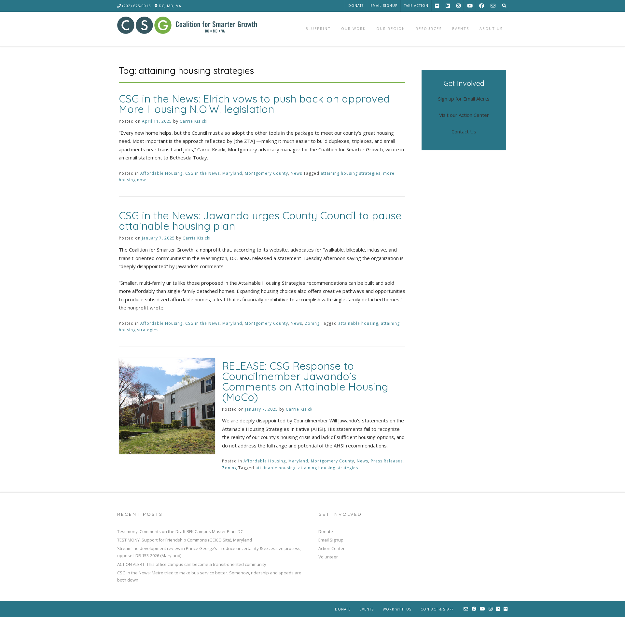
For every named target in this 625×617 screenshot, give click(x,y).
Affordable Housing (161, 173)
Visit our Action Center (464, 115)
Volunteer (328, 557)
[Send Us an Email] (493, 5)
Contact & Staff (437, 609)
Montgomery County (266, 173)
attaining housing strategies (351, 173)
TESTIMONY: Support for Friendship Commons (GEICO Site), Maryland (184, 540)
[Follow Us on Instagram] (458, 5)
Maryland (232, 173)
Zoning (312, 323)
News (296, 173)
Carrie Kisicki (194, 121)
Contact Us (463, 131)
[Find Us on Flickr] (437, 5)
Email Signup (383, 5)
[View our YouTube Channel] (470, 5)
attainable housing (358, 323)
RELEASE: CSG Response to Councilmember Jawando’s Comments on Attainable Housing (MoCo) (305, 381)
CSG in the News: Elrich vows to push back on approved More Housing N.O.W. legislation (254, 104)
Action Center (331, 548)
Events (367, 609)
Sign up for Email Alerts (464, 98)
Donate (356, 5)
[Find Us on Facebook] (481, 5)
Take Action (416, 5)
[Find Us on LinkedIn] (447, 5)
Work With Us (397, 609)
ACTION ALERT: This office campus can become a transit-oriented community (191, 564)
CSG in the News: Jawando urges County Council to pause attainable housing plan (260, 220)
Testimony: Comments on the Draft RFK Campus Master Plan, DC (180, 531)
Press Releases (387, 461)
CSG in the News (202, 173)
